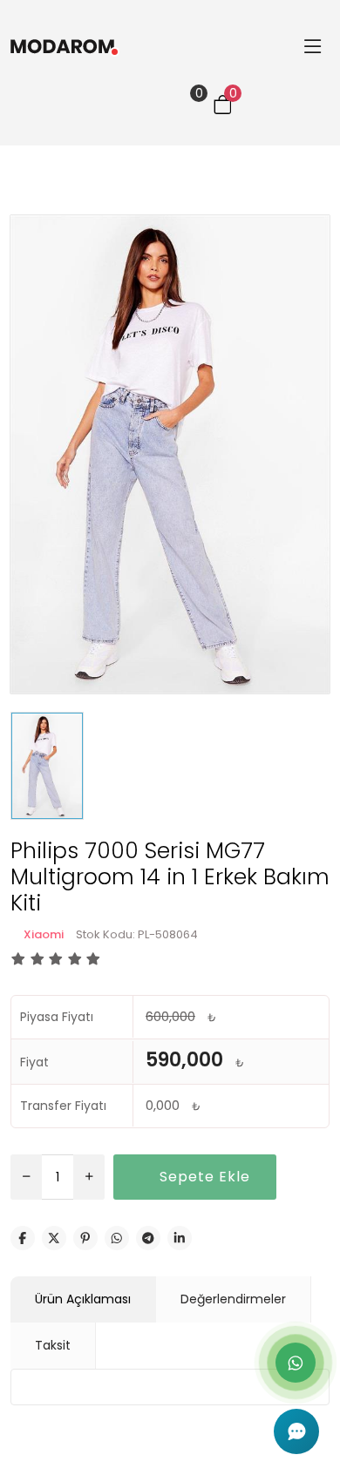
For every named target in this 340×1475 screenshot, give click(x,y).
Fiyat (34, 1062)
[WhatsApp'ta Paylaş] (117, 1238)
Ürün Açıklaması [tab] (83, 1299)
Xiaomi (44, 934)
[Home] (127, 46)
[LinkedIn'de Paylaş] (179, 1238)
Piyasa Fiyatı (56, 1016)
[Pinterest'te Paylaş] (85, 1238)
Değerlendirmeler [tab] (233, 1299)
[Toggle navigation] (312, 46)
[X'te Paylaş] (54, 1238)
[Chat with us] (296, 1431)
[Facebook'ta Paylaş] (22, 1238)
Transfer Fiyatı (63, 1105)
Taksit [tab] (53, 1345)
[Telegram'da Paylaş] (148, 1238)
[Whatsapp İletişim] (295, 1363)
